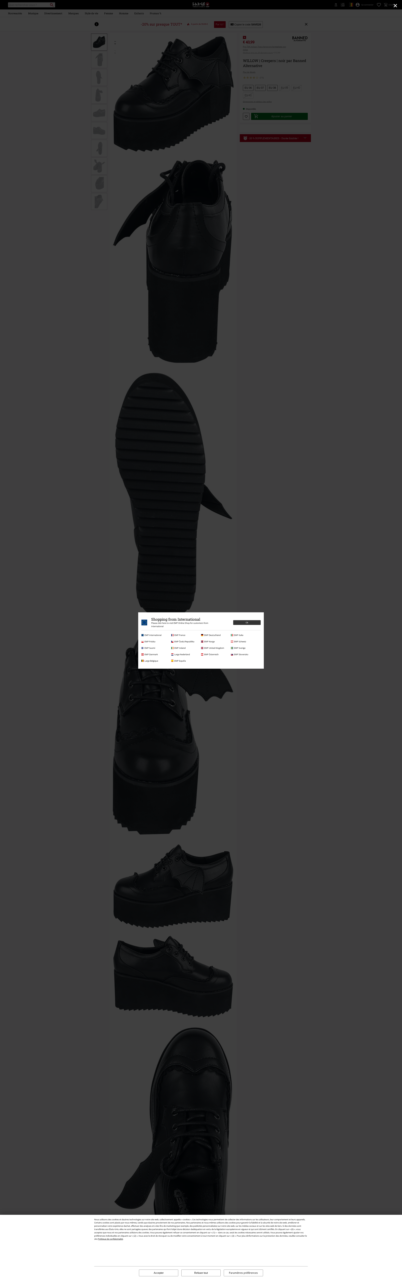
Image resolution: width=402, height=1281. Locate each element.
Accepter (159, 1273)
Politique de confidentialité (110, 1239)
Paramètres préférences (243, 1273)
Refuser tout (201, 1273)
